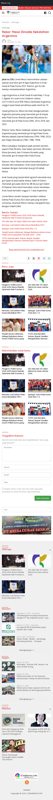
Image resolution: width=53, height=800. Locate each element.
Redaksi (26, 790)
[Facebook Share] (28, 258)
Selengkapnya (25, 650)
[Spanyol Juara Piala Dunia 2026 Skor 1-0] (39, 301)
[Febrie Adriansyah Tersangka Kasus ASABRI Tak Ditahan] (13, 746)
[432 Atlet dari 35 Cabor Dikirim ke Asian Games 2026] (39, 275)
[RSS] (27, 782)
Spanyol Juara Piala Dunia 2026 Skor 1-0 (19, 229)
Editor (9, 40)
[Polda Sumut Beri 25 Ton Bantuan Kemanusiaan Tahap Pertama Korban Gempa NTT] (8, 678)
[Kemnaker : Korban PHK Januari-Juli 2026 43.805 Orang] (8, 666)
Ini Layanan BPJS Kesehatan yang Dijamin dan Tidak (31, 628)
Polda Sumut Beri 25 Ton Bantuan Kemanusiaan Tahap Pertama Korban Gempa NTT (33, 677)
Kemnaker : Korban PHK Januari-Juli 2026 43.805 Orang (32, 665)
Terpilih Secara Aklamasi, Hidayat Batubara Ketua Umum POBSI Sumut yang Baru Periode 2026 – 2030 (26, 233)
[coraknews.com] (13, 13)
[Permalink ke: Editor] (4, 41)
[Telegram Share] (44, 258)
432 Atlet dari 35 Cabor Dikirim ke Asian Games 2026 (24, 221)
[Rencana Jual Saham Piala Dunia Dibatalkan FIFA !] (13, 301)
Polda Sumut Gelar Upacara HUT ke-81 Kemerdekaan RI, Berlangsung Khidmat (33, 689)
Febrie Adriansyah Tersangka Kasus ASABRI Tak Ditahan (12, 757)
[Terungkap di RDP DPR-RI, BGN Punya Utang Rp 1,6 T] (39, 720)
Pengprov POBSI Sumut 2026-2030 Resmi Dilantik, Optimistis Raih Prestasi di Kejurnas (23, 216)
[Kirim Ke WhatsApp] (49, 258)
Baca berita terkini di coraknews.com (26, 249)
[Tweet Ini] (34, 258)
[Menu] (3, 13)
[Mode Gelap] (45, 13)
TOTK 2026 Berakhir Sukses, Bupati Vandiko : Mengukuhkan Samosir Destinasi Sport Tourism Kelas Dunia (24, 240)
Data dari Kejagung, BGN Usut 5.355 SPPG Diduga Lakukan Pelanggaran (13, 731)
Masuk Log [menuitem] (5, 3)
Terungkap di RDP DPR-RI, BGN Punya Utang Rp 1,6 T (39, 730)
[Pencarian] (49, 13)
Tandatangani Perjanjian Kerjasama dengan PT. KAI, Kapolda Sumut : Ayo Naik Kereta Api (32, 616)
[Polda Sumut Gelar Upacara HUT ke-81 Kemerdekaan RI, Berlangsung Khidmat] (8, 690)
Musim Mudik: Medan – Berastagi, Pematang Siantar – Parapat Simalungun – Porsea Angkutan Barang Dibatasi (33, 640)
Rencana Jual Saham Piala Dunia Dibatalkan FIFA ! (23, 225)
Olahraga (6, 28)
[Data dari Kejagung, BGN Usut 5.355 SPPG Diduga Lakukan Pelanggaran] (13, 720)
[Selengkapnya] (50, 550)
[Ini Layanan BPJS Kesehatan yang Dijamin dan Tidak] (8, 629)
